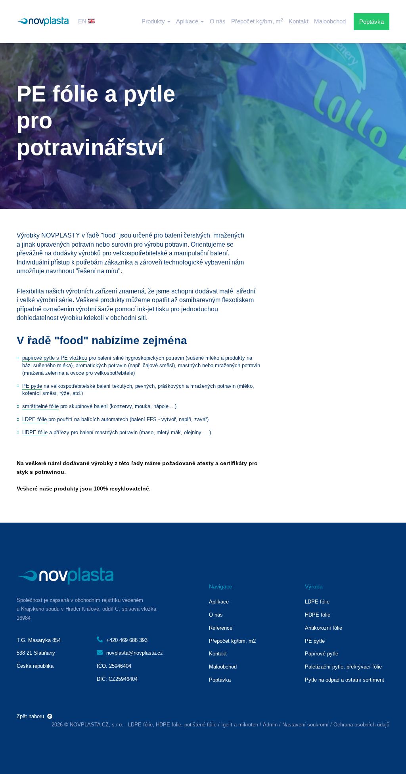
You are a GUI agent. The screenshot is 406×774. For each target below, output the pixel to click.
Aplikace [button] (188, 21)
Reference (220, 628)
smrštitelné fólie (40, 406)
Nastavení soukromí (305, 725)
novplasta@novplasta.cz (134, 653)
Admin (270, 725)
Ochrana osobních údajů (361, 725)
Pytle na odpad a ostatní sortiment (344, 680)
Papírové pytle (321, 654)
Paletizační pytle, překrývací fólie (343, 667)
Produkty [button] (154, 21)
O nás (218, 21)
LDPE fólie (34, 419)
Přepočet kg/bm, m (257, 21)
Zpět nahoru (32, 716)
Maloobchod (330, 21)
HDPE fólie (35, 432)
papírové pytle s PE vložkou (54, 358)
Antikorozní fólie (323, 628)
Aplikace (219, 602)
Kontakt (298, 21)
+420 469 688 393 (126, 640)
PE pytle (32, 386)
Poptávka (371, 21)
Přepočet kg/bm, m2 (232, 641)
